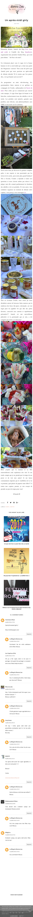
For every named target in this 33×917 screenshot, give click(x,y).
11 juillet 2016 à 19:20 (14, 708)
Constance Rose (10, 619)
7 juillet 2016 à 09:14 (10, 722)
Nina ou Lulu (9, 687)
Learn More (14, 916)
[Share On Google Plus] (17, 502)
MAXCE (7, 756)
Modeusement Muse (11, 801)
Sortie (12, 506)
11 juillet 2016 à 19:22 (14, 641)
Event (7, 506)
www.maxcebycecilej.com (12, 778)
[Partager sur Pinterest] (14, 502)
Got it (21, 916)
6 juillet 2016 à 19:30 (10, 689)
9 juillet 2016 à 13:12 (10, 758)
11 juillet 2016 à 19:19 (14, 744)
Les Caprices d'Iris (10, 653)
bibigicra (7, 832)
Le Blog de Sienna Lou (15, 639)
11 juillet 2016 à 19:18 (14, 820)
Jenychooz (8, 720)
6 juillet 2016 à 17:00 (10, 622)
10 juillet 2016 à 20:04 (10, 803)
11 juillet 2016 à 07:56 (10, 834)
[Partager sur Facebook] (7, 502)
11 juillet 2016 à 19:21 (14, 674)
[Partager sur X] (10, 502)
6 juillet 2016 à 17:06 (10, 655)
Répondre (29, 634)
